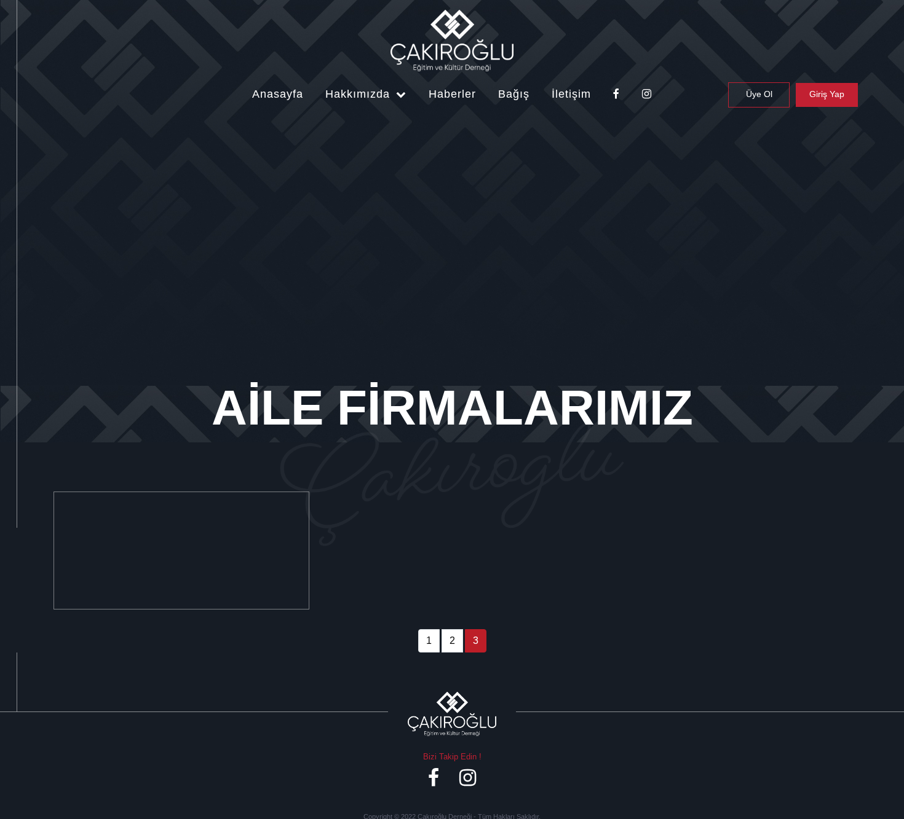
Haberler (452, 94)
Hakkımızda (359, 94)
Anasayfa (277, 94)
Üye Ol (759, 94)
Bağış (513, 94)
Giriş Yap (826, 94)
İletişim (571, 94)
